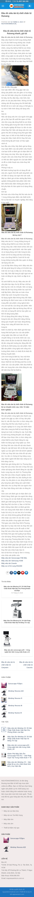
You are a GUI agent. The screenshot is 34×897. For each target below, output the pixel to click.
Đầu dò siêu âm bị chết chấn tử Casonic (26, 664)
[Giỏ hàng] (30, 6)
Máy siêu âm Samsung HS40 (12, 561)
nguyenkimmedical (9, 24)
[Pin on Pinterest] (22, 572)
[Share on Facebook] (11, 572)
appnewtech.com (18, 894)
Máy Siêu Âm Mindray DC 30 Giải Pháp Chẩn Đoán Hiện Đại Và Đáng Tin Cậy (19, 739)
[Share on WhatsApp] (7, 572)
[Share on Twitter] (15, 572)
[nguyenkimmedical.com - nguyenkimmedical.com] (17, 6)
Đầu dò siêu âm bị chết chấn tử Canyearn (8, 664)
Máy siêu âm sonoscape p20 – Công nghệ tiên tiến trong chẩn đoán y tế (19, 747)
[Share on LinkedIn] (26, 572)
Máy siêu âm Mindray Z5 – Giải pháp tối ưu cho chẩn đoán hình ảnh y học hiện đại (19, 764)
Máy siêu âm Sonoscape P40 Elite (14, 558)
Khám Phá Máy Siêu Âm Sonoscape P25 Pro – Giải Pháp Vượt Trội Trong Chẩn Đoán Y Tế (19, 756)
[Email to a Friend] (19, 572)
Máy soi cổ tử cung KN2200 (11, 566)
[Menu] (2, 6)
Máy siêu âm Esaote (9, 563)
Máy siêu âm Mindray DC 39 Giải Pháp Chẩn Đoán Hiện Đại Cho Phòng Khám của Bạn (19, 730)
